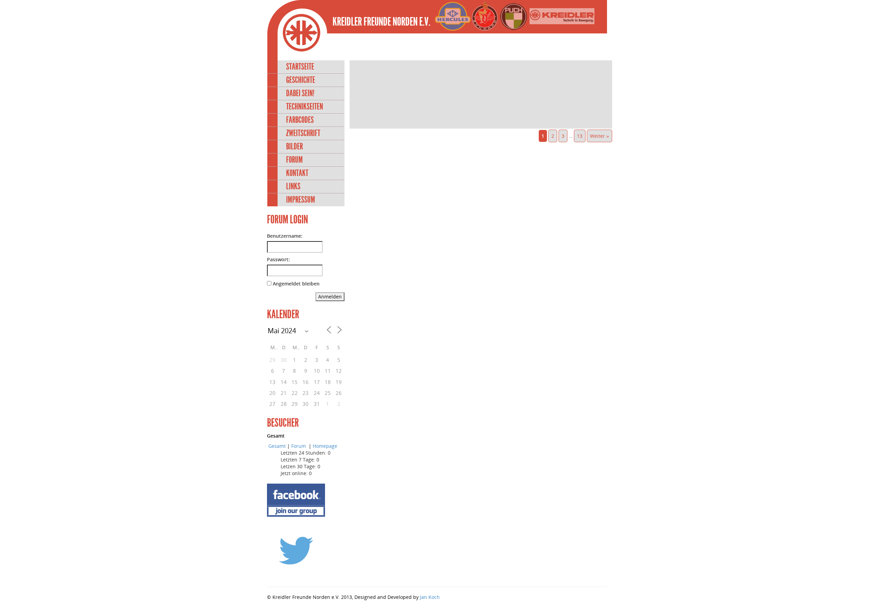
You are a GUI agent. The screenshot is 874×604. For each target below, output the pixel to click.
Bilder (294, 146)
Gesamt (277, 446)
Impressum (300, 199)
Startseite (300, 66)
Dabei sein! (300, 93)
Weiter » (599, 136)
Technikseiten (304, 106)
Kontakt (297, 173)
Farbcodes (300, 120)
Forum (294, 159)
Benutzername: (284, 236)
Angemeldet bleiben (296, 283)
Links (293, 186)
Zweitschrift (303, 133)
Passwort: (278, 259)
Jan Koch (430, 597)
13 (579, 136)
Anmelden (330, 296)
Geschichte (300, 80)
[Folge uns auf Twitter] (296, 550)
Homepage (325, 446)
